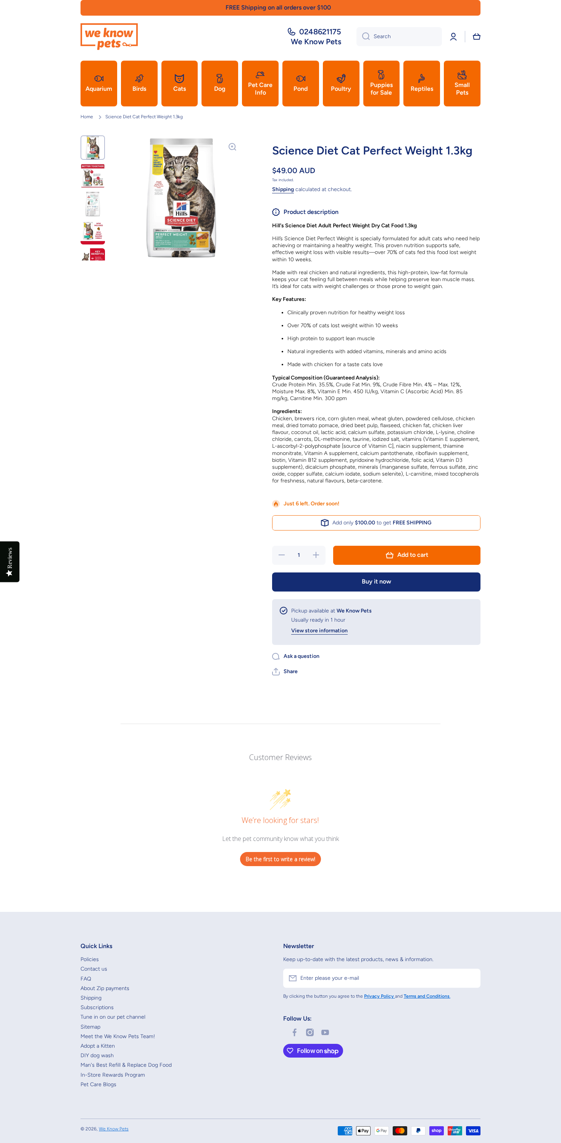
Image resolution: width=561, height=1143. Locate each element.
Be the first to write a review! (280, 859)
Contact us (94, 969)
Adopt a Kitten (98, 1046)
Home (87, 116)
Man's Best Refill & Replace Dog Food (126, 1065)
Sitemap (90, 1027)
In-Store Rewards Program (113, 1075)
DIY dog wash (97, 1055)
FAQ (86, 979)
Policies (90, 959)
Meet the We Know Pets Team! (118, 1036)
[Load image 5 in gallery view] (93, 260)
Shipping (283, 189)
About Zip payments (105, 988)
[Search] (363, 36)
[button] (476, 36)
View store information (319, 630)
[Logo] (109, 36)
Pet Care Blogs (98, 1084)
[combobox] (399, 36)
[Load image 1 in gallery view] (93, 147)
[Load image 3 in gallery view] (93, 204)
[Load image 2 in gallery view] (93, 176)
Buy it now (376, 581)
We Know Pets (114, 1129)
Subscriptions (97, 1007)
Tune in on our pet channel (113, 1017)
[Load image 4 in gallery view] (93, 232)
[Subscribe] (470, 978)
